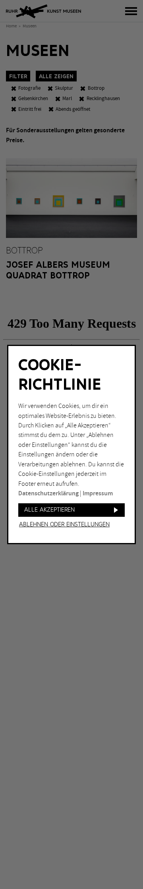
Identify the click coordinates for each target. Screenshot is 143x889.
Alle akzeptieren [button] (49, 510)
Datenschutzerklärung (48, 493)
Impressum (98, 493)
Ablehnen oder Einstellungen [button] (64, 525)
